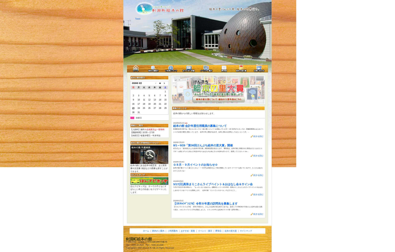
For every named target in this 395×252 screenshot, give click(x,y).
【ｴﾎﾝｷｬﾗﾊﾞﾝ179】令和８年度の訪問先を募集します (205, 203)
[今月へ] (160, 83)
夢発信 (218, 231)
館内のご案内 (158, 231)
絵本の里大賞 (231, 231)
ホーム (146, 231)
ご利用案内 (173, 231)
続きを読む (258, 136)
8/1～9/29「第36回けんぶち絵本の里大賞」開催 (203, 145)
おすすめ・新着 (188, 231)
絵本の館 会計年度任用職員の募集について (200, 125)
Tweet (137, 19)
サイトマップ (246, 231)
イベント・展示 (205, 231)
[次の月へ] (165, 83)
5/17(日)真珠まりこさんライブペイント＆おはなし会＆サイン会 (213, 184)
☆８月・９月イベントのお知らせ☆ (195, 164)
